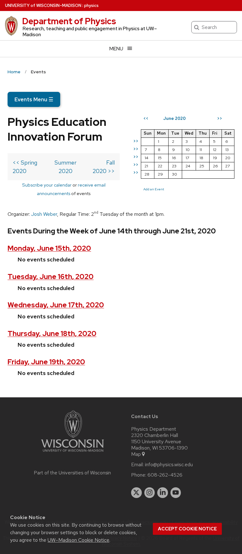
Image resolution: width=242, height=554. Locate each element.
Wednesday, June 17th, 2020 (56, 305)
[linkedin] (162, 492)
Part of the (72, 473)
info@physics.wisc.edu (169, 465)
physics (91, 5)
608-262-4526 (164, 475)
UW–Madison (43, 5)
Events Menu (33, 99)
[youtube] (175, 492)
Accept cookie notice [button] (187, 529)
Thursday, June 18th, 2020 (52, 333)
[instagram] (149, 492)
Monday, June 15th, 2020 (49, 248)
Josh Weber (44, 214)
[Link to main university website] (72, 453)
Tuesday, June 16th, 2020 (51, 276)
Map (136, 454)
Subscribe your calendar (47, 185)
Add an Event (153, 189)
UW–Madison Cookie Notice (78, 540)
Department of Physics (69, 21)
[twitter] (136, 492)
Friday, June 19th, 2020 (46, 362)
